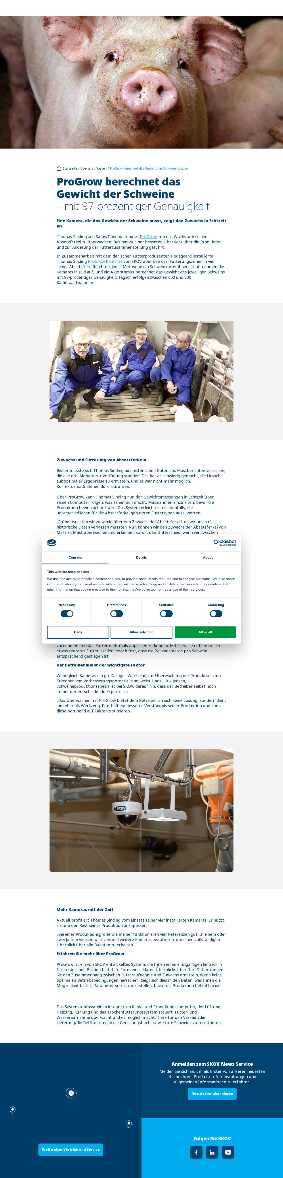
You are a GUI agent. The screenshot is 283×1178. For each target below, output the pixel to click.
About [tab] (208, 557)
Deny (78, 632)
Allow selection (141, 632)
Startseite (70, 168)
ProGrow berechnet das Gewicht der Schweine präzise (149, 168)
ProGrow (148, 237)
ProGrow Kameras (105, 261)
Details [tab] (141, 557)
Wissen (101, 168)
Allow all (205, 632)
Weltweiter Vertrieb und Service (71, 1149)
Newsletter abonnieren (212, 1093)
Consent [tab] (75, 557)
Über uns (86, 168)
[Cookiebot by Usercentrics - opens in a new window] (216, 542)
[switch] (116, 613)
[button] (128, 1124)
